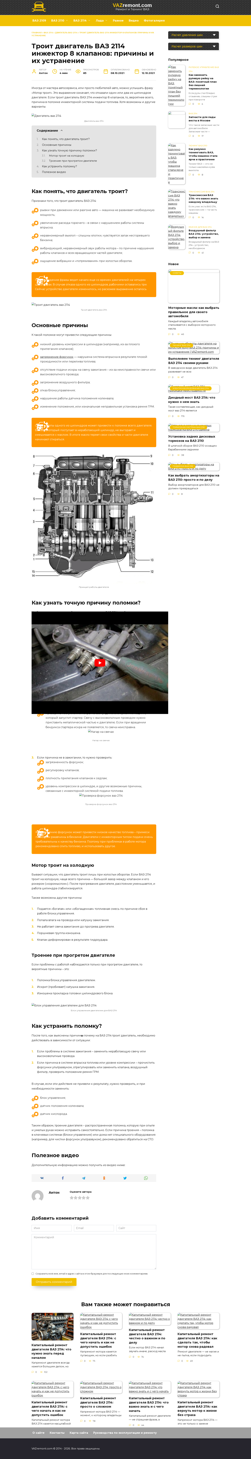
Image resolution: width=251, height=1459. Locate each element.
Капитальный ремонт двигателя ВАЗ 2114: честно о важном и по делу (147, 1336)
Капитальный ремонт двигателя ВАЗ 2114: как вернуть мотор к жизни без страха (197, 1408)
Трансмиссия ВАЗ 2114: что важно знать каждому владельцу (203, 199)
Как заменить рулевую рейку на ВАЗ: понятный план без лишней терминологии (203, 81)
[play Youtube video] (100, 662)
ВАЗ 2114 (80, 20)
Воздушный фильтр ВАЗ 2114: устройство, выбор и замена (204, 234)
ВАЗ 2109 (39, 20)
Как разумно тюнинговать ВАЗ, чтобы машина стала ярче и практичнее (203, 154)
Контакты (57, 1432)
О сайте (38, 1432)
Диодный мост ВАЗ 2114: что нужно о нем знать (191, 400)
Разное (118, 20)
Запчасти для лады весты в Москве (202, 119)
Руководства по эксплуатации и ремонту (125, 1432)
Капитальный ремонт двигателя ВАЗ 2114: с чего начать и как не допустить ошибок (98, 1340)
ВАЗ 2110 (57, 20)
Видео (134, 20)
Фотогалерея (154, 20)
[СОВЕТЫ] (193, 301)
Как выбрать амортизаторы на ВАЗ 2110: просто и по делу (193, 477)
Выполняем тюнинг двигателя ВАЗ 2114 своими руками (193, 361)
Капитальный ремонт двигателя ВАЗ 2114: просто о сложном (98, 1402)
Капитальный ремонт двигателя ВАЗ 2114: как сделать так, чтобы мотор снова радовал (197, 1340)
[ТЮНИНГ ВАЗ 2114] (193, 351)
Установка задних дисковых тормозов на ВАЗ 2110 (191, 439)
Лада (100, 20)
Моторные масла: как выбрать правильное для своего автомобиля (193, 312)
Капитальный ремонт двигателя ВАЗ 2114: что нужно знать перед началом (51, 1351)
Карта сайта (79, 1432)
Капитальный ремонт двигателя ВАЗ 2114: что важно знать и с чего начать (149, 1404)
